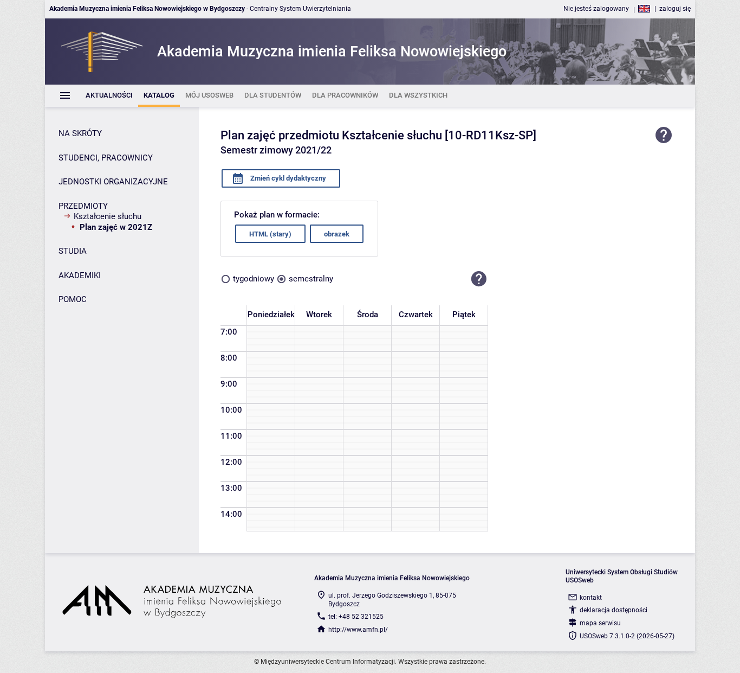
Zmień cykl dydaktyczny (287, 178)
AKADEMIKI (80, 275)
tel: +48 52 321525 (356, 616)
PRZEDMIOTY (83, 206)
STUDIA (73, 251)
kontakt (591, 597)
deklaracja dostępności (613, 610)
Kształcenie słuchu (107, 216)
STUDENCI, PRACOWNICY (106, 158)
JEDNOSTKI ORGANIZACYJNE (113, 182)
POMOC (73, 299)
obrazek (336, 234)
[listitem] (109, 96)
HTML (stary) (270, 234)
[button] (479, 279)
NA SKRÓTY (80, 133)
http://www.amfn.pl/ (358, 629)
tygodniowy (253, 279)
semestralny (311, 279)
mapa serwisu (600, 623)
